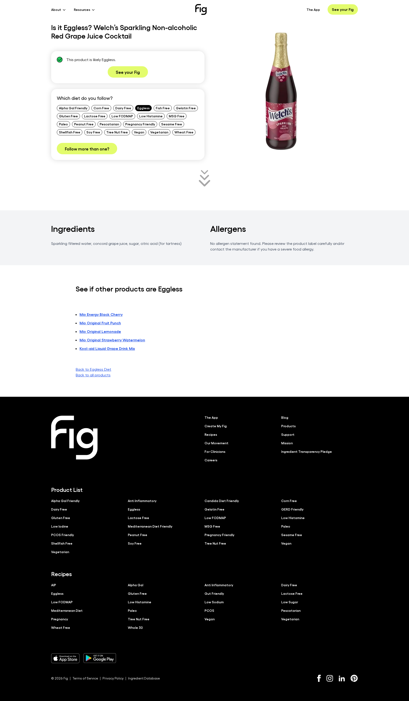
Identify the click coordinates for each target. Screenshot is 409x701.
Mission (287, 443)
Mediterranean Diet (67, 610)
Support (287, 434)
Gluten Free (68, 116)
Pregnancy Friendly (140, 124)
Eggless (143, 108)
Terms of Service (85, 678)
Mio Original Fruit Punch (100, 323)
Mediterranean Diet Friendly (150, 526)
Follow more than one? (87, 148)
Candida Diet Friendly (221, 500)
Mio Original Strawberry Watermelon (112, 340)
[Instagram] (329, 678)
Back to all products (93, 375)
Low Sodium (214, 602)
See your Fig (343, 9)
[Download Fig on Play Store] (99, 658)
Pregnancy (59, 619)
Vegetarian (159, 132)
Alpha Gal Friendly (73, 108)
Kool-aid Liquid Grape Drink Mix (107, 348)
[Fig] (201, 9)
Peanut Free (83, 124)
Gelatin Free (186, 108)
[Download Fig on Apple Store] (65, 658)
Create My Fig (215, 426)
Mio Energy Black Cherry (101, 314)
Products (288, 426)
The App (313, 9)
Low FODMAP (122, 116)
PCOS (209, 610)
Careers (210, 460)
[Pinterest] (354, 678)
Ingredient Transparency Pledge (306, 451)
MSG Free (176, 116)
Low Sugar (289, 602)
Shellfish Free (69, 132)
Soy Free (93, 132)
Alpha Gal (135, 584)
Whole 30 (135, 627)
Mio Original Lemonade (100, 331)
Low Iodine (59, 526)
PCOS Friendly (62, 534)
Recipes (210, 434)
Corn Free (101, 108)
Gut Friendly (214, 593)
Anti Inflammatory (142, 500)
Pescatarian (109, 124)
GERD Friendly (292, 509)
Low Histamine (151, 116)
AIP (53, 584)
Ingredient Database (144, 678)
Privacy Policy (113, 678)
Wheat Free (183, 132)
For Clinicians (214, 451)
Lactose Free (94, 116)
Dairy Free (123, 108)
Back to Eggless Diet (93, 369)
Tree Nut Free (117, 132)
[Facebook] (319, 678)
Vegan (139, 132)
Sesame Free (171, 124)
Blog (284, 417)
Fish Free (163, 108)
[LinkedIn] (342, 678)
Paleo (63, 124)
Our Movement (216, 443)
